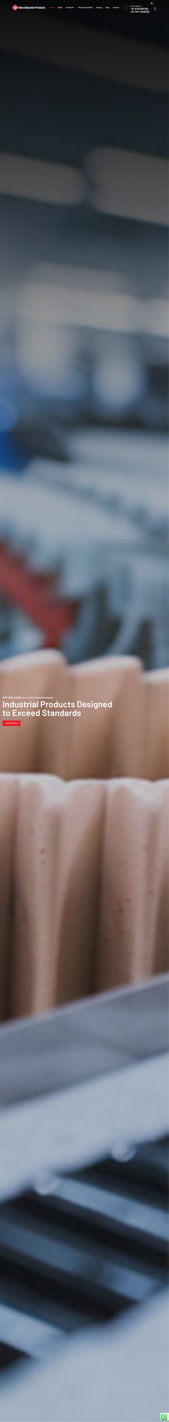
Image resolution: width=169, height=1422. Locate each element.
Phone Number (136, 6)
